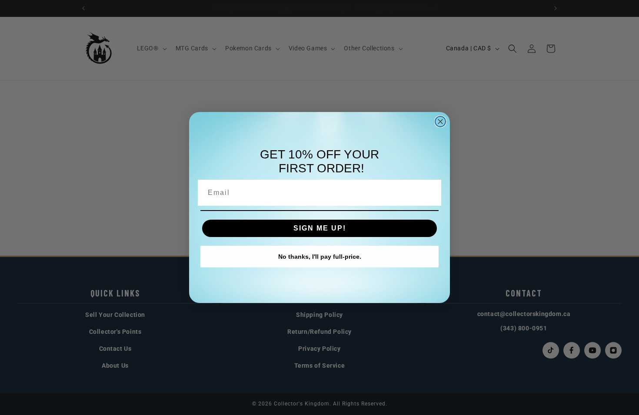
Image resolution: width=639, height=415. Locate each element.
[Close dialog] (440, 121)
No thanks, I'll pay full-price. (319, 256)
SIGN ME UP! (319, 228)
